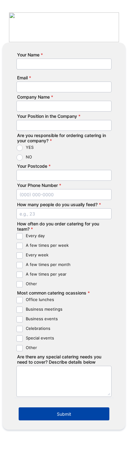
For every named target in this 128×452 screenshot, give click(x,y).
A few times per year (46, 274)
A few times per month (48, 264)
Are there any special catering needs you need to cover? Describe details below (59, 359)
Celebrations (38, 328)
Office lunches (40, 299)
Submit (64, 414)
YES (30, 147)
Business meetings (44, 309)
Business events (42, 318)
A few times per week (47, 245)
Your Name (30, 54)
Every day (35, 235)
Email (24, 77)
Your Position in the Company (48, 116)
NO (29, 156)
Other (31, 283)
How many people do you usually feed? (59, 204)
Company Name (35, 97)
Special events (40, 337)
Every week (37, 254)
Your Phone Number (39, 185)
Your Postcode (34, 166)
